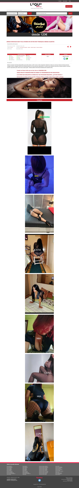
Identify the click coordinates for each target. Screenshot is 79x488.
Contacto (59, 1)
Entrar (70, 1)
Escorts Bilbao (9, 470)
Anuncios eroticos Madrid (43, 466)
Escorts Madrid (9, 466)
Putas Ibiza (24, 474)
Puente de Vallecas (39, 47)
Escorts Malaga (9, 469)
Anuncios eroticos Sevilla (43, 468)
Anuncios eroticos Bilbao (43, 470)
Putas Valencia (25, 467)
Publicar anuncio (69, 6)
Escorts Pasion (58, 474)
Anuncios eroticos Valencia (43, 467)
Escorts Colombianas (59, 467)
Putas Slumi (57, 472)
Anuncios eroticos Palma (43, 473)
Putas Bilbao (25, 470)
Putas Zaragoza (25, 471)
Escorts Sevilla (9, 468)
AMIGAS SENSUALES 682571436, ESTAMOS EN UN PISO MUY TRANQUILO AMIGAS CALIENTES (30, 41)
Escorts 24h (57, 466)
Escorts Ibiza (9, 474)
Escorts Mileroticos (59, 473)
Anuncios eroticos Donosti (43, 472)
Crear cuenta (65, 1)
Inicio (7, 10)
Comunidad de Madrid (23, 47)
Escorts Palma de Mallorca (11, 473)
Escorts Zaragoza (9, 471)
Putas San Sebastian (26, 472)
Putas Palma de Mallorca (26, 473)
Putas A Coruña (25, 471)
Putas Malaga (25, 469)
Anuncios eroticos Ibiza (43, 474)
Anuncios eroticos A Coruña (43, 471)
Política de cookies (69, 480)
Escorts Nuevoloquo (59, 472)
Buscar (70, 13)
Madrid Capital (33, 47)
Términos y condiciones (69, 477)
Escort (12, 47)
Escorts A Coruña (9, 471)
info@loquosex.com (14, 480)
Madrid (29, 47)
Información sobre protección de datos (66, 479)
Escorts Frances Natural (59, 471)
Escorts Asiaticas (58, 468)
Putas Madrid (25, 466)
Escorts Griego (58, 470)
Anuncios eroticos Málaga (43, 469)
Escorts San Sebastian (10, 472)
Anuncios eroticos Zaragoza (43, 471)
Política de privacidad (69, 478)
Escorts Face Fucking (59, 469)
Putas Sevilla (25, 468)
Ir (29, 13)
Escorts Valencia (9, 467)
